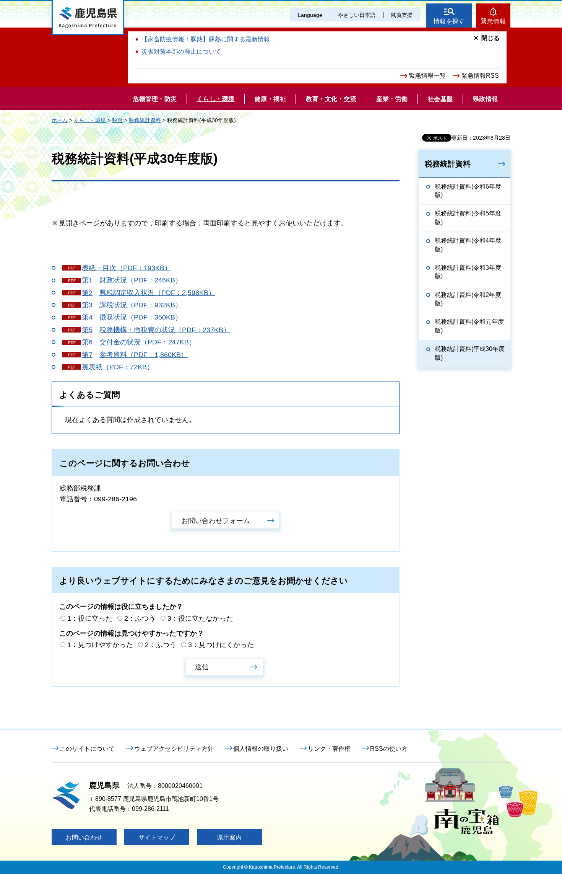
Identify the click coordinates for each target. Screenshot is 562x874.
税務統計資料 (145, 120)
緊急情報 (493, 21)
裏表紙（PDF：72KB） (118, 367)
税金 (117, 120)
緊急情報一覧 (427, 75)
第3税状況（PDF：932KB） (132, 305)
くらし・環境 (90, 120)
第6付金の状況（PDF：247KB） (139, 342)
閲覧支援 (402, 15)
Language (310, 15)
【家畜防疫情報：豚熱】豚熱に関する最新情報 (205, 39)
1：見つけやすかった (100, 645)
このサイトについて (87, 748)
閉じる (490, 38)
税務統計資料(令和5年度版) (468, 217)
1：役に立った (89, 618)
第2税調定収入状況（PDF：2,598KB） (148, 293)
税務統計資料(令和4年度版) (468, 244)
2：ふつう (140, 618)
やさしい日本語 (356, 15)
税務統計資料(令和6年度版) (468, 190)
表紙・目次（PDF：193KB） (126, 268)
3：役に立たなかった (200, 618)
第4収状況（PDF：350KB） (132, 317)
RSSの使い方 (389, 748)
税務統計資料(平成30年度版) (470, 353)
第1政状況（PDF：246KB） (132, 280)
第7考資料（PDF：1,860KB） (135, 355)
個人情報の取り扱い (260, 748)
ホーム (60, 120)
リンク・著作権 (329, 748)
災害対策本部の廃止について (181, 51)
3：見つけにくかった (221, 645)
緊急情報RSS (480, 75)
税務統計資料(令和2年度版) (468, 299)
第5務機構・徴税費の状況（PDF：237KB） (156, 330)
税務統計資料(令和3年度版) (468, 271)
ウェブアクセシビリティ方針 (174, 748)
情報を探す (449, 21)
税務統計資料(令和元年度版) (469, 325)
